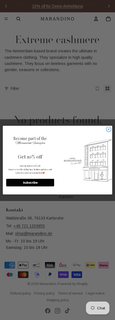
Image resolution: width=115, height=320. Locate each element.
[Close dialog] (108, 129)
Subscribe (30, 182)
